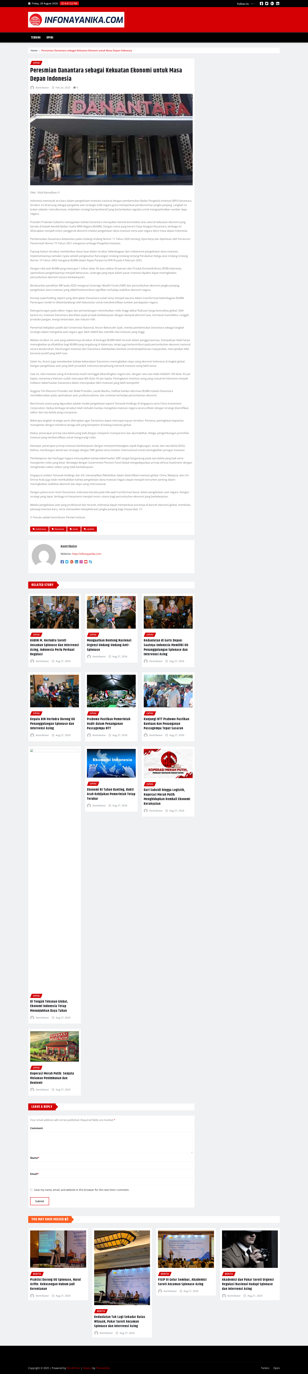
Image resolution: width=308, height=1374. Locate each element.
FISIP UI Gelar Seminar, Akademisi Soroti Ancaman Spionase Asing (182, 1282)
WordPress (73, 1368)
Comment (36, 1128)
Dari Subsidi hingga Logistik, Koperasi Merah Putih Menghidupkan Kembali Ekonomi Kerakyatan (167, 797)
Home (34, 50)
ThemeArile (103, 1368)
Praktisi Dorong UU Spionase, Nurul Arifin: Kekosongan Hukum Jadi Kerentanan (55, 1284)
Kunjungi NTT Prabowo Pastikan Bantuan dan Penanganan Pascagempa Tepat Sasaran (166, 723)
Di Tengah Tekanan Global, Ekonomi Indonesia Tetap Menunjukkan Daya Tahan (49, 1006)
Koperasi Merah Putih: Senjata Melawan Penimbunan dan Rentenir (52, 1078)
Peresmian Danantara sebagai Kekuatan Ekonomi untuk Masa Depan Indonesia (86, 50)
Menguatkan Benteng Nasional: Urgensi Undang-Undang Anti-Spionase (109, 645)
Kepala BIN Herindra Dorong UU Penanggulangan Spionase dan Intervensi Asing (52, 723)
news (75, 529)
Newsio (87, 1368)
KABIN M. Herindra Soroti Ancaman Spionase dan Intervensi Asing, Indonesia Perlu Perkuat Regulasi (54, 647)
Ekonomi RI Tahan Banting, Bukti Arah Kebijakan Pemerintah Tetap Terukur (111, 794)
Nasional (59, 529)
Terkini (36, 37)
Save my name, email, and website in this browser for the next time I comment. (81, 1190)
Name (34, 1158)
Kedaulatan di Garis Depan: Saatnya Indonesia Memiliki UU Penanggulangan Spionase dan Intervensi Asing (166, 647)
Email (34, 1174)
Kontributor (42, 87)
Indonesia (40, 529)
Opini (50, 37)
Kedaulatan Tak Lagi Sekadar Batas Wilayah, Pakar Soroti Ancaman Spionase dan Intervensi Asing (119, 1321)
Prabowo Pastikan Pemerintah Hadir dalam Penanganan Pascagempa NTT (108, 723)
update (90, 529)
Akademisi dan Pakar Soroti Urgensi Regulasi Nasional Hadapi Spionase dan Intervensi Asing (248, 1284)
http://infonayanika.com (86, 554)
